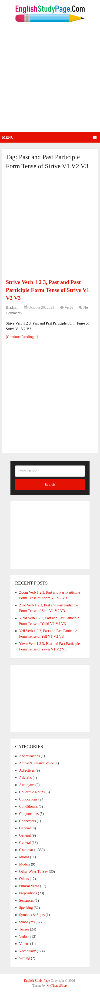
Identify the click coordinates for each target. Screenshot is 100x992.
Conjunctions (29, 814)
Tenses (24, 929)
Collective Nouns (32, 792)
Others (24, 879)
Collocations (28, 799)
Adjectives (27, 770)
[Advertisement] (50, 80)
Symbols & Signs (32, 915)
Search (50, 484)
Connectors (27, 821)
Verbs (69, 307)
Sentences (26, 900)
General (25, 828)
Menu (8, 137)
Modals (24, 864)
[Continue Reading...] (22, 337)
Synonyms (27, 922)
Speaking (26, 908)
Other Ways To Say (33, 871)
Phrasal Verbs (29, 886)
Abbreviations (29, 756)
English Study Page (37, 980)
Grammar (26, 850)
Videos (24, 944)
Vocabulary (27, 951)
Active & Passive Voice (36, 763)
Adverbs (25, 778)
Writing (24, 958)
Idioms (24, 857)
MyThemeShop (57, 985)
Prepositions (28, 893)
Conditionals (28, 806)
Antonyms (26, 785)
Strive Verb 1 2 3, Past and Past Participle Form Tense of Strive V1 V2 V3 (47, 290)
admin (13, 307)
